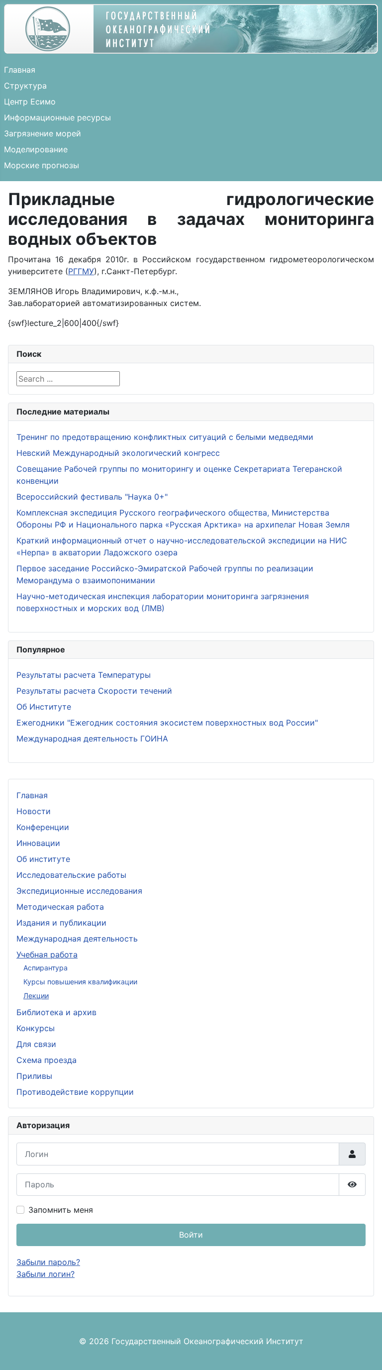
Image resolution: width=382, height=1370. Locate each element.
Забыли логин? (45, 1274)
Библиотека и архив (56, 1012)
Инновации (38, 843)
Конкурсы (35, 1028)
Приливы (34, 1076)
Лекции (36, 995)
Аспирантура (45, 967)
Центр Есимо (30, 101)
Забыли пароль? (48, 1262)
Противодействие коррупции (75, 1092)
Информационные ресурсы (57, 117)
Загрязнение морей (42, 133)
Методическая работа (60, 907)
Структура (25, 86)
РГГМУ (81, 271)
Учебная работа (47, 954)
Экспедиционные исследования (79, 891)
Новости (33, 811)
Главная (19, 70)
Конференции (42, 827)
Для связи (36, 1044)
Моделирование (36, 149)
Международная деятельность (77, 939)
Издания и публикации (61, 923)
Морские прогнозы (41, 165)
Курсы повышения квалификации (80, 981)
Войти (191, 1235)
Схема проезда (46, 1060)
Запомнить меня (60, 1210)
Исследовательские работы (71, 875)
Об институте (43, 859)
